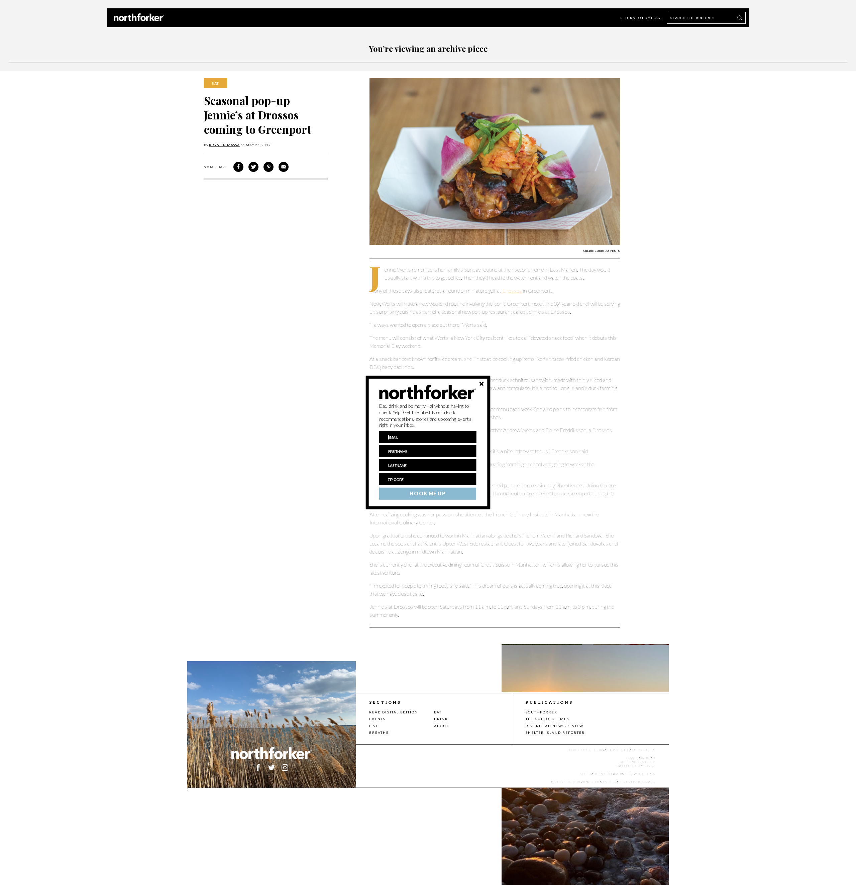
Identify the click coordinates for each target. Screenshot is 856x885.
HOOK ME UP (427, 494)
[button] (427, 415)
